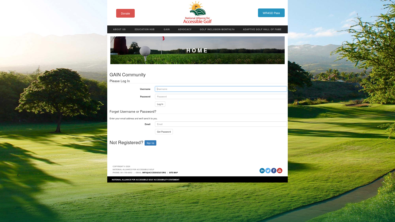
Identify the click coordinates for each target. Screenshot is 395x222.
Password (128, 96)
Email (147, 124)
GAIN (167, 29)
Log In (160, 104)
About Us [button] (119, 29)
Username (128, 88)
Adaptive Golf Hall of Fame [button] (262, 29)
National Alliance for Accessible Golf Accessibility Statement (145, 179)
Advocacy (184, 29)
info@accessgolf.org (154, 172)
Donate (125, 13)
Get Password (164, 131)
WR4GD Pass (271, 13)
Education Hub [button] (145, 29)
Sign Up (150, 142)
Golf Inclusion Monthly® (217, 29)
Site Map (173, 172)
